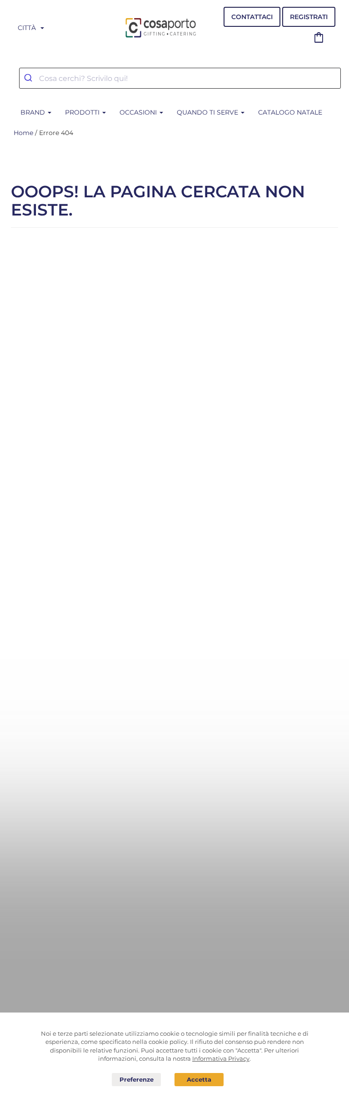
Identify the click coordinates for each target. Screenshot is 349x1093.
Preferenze (136, 1080)
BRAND (33, 112)
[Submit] (29, 78)
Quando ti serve (208, 112)
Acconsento (199, 1079)
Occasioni (139, 112)
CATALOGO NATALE (290, 112)
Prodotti (83, 112)
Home (23, 133)
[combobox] (180, 78)
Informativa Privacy (220, 1058)
